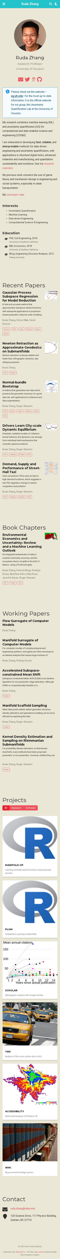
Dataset (13, 454)
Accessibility (14, 1111)
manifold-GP (14, 865)
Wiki (8, 1167)
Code (21, 329)
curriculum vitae (15, 194)
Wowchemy (20, 1252)
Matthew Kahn (17, 574)
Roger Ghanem (24, 406)
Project (29, 329)
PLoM (9, 929)
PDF (14, 329)
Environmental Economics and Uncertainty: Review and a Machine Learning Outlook (22, 542)
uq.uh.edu (17, 96)
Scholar (11, 990)
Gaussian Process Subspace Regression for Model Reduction (20, 296)
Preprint (6, 329)
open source (39, 1252)
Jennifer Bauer (10, 577)
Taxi (8, 1051)
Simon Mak (22, 320)
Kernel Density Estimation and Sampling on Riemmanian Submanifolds (27, 741)
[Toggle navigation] (4, 4)
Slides (37, 329)
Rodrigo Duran (24, 660)
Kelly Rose (32, 574)
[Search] (50, 4)
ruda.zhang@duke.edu (23, 1208)
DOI (5, 416)
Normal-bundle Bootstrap (14, 384)
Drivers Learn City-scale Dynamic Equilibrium (22, 427)
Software (31, 808)
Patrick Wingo (23, 570)
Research (16, 808)
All (6, 808)
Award (6, 334)
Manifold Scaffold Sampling (24, 705)
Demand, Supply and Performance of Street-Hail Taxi (21, 468)
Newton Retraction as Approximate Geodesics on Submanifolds (22, 347)
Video (36, 411)
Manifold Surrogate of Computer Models (20, 642)
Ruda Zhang (30, 4)
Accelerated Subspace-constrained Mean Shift (21, 672)
